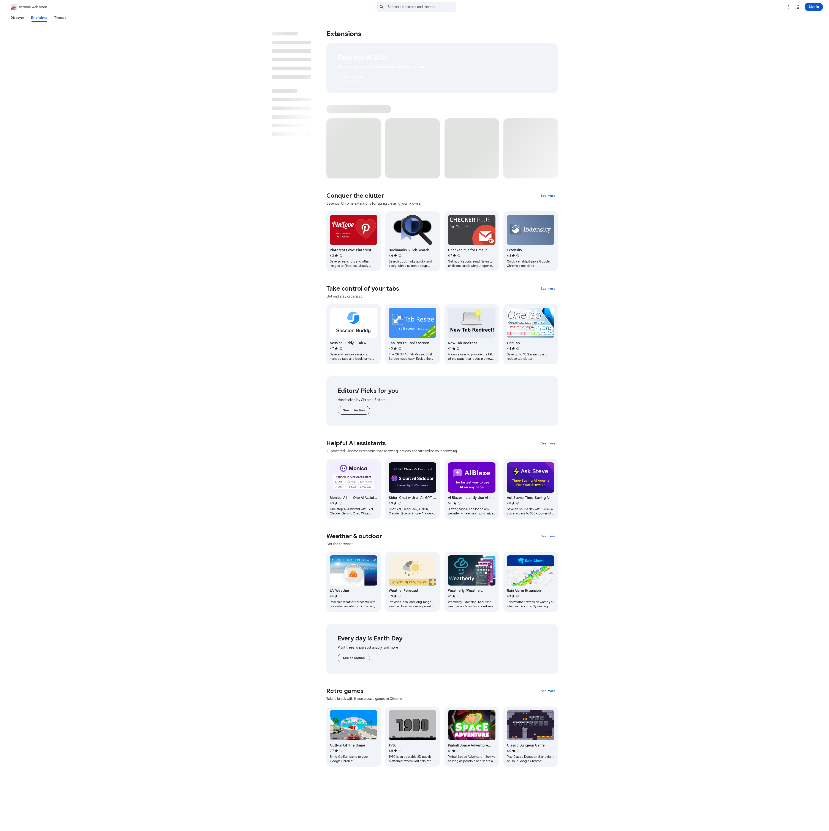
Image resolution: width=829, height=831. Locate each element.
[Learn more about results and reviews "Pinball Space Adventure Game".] (458, 751)
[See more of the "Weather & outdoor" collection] (548, 536)
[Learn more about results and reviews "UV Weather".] (340, 596)
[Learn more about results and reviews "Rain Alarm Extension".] (518, 596)
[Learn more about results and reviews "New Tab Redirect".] (458, 348)
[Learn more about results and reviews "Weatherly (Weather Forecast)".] (458, 596)
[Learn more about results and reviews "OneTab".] (518, 348)
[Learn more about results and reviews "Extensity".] (518, 255)
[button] (797, 7)
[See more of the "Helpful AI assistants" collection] (548, 443)
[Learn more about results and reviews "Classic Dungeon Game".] (518, 751)
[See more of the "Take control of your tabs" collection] (548, 288)
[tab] (17, 18)
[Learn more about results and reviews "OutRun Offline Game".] (340, 751)
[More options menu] (788, 7)
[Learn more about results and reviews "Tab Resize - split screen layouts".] (399, 348)
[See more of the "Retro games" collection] (548, 691)
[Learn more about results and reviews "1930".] (400, 751)
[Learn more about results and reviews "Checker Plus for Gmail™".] (459, 255)
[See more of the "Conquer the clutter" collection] (548, 196)
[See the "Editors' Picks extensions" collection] (354, 410)
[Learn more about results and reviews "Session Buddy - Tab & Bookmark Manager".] (340, 348)
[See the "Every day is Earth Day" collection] (354, 658)
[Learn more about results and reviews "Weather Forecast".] (399, 596)
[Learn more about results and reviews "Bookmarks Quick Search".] (400, 255)
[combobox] (422, 7)
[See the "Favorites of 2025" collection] (354, 77)
